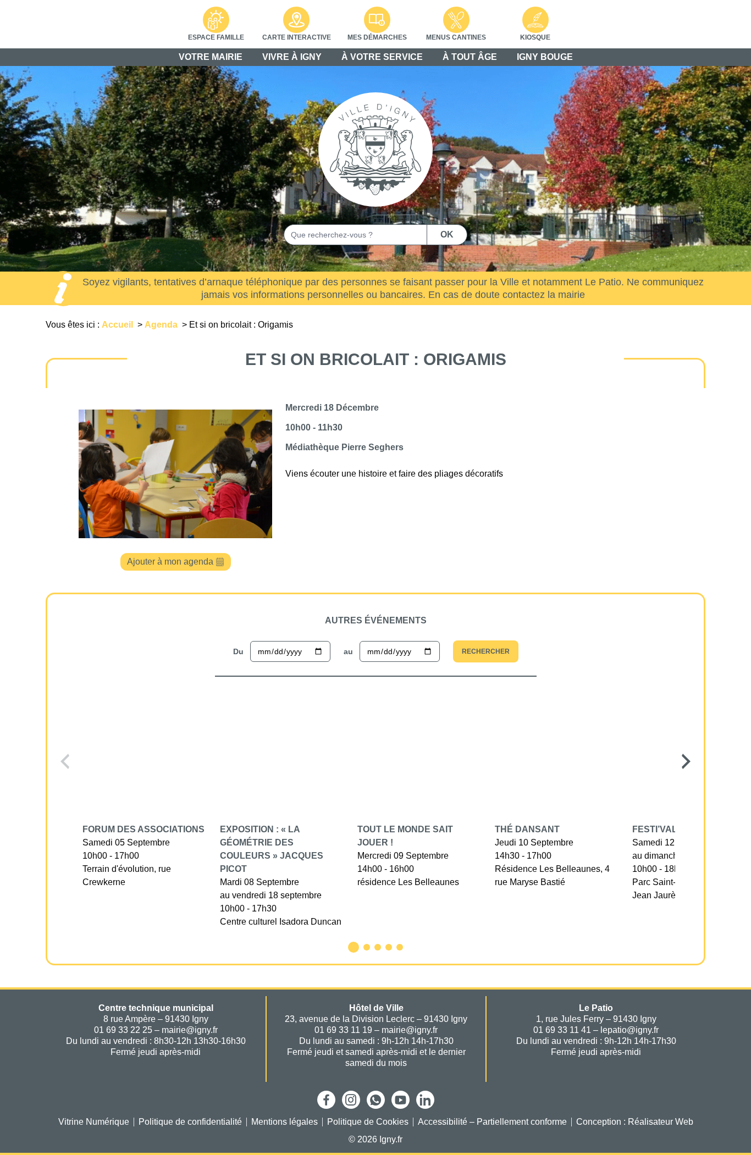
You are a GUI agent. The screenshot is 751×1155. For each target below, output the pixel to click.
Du (238, 651)
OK (447, 234)
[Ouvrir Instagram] (351, 1100)
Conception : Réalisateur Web (634, 1122)
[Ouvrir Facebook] (326, 1100)
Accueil (118, 324)
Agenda (162, 324)
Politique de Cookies (367, 1122)
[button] (65, 761)
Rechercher (486, 651)
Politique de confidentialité (190, 1122)
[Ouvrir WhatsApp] (376, 1100)
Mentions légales (284, 1122)
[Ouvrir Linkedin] (425, 1100)
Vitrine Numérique (93, 1122)
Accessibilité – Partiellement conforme (492, 1122)
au (348, 651)
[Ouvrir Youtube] (400, 1100)
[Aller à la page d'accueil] (375, 149)
